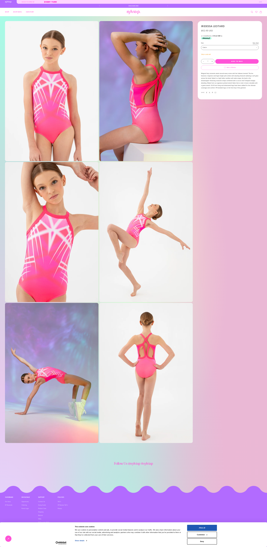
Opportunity (25, 501)
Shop (7, 12)
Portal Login (25, 508)
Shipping (40, 512)
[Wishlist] (256, 12)
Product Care (42, 508)
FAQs (39, 519)
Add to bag (237, 61)
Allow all (202, 528)
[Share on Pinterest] (212, 92)
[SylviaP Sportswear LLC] (133, 12)
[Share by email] (215, 92)
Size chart (256, 43)
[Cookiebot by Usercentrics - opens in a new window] (61, 542)
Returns (40, 515)
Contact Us (41, 501)
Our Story (30, 12)
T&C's (59, 501)
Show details (79, 540)
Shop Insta (17, 12)
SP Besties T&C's (63, 505)
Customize (201, 535)
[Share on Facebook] (206, 92)
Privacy (60, 508)
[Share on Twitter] (209, 92)
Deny (202, 541)
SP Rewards (8, 505)
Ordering (24, 505)
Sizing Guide (42, 505)
